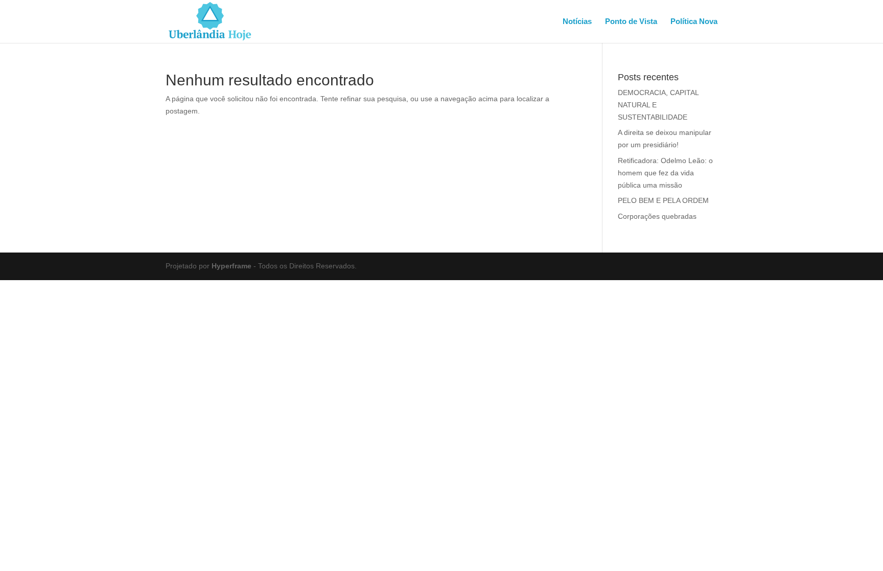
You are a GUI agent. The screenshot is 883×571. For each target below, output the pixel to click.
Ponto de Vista (631, 22)
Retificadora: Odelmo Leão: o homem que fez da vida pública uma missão (665, 172)
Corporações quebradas (657, 216)
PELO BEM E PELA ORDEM (663, 200)
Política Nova (693, 22)
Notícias (577, 22)
